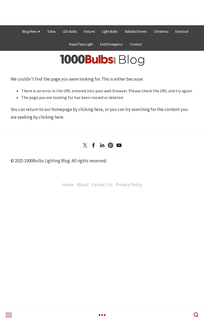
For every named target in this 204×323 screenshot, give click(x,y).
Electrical (181, 31)
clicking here (90, 109)
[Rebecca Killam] (102, 145)
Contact (136, 44)
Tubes (51, 31)
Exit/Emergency (111, 44)
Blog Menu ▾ (31, 31)
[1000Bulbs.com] (110, 145)
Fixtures (89, 31)
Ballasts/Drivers (136, 31)
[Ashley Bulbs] (93, 145)
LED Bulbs (70, 31)
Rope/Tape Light (81, 44)
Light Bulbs (110, 31)
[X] (85, 145)
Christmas (161, 31)
